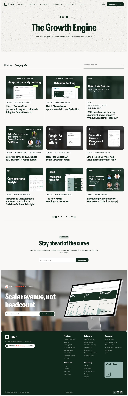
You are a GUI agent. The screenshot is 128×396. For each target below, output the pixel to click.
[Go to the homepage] (11, 337)
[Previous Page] (53, 217)
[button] (22, 4)
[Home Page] (9, 4)
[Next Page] (75, 217)
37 (72, 217)
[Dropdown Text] (64, 17)
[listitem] (114, 392)
